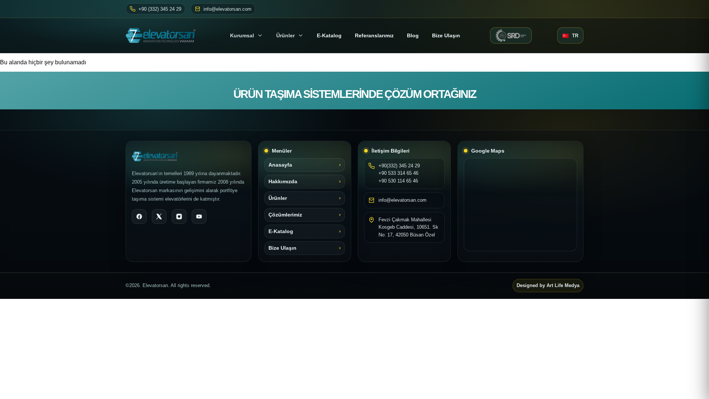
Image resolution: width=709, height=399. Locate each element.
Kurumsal (242, 35)
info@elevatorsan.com (227, 9)
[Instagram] (179, 216)
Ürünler (285, 35)
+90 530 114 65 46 (398, 181)
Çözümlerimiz (285, 215)
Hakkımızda (282, 181)
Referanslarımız (374, 35)
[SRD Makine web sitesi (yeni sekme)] (511, 35)
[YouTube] (199, 216)
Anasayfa (280, 165)
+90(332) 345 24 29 (399, 165)
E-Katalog (280, 231)
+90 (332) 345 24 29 (159, 9)
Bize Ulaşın (446, 35)
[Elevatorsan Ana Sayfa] (163, 35)
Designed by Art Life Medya (548, 285)
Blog (413, 35)
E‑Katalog (329, 35)
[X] (159, 216)
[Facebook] (139, 216)
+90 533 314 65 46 (398, 173)
